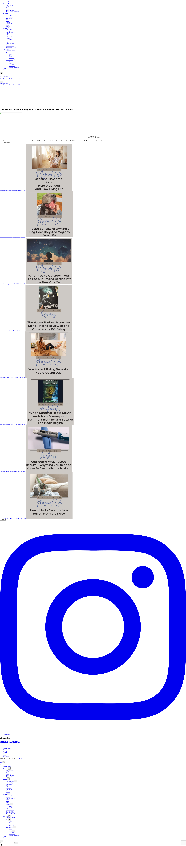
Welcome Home (9, 827)
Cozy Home (6, 753)
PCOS (7, 21)
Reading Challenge (10, 32)
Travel (7, 33)
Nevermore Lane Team (11, 47)
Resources (5, 749)
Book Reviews (9, 44)
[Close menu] (0, 764)
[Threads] (12, 742)
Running (11, 17)
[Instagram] (10, 742)
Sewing (10, 56)
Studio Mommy (21, 758)
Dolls (10, 55)
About (7, 6)
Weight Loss (9, 18)
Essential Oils (9, 23)
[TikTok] (7, 742)
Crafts (10, 54)
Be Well (5, 751)
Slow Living (9, 29)
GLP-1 (7, 19)
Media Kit (8, 9)
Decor (10, 61)
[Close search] (1, 841)
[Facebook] (3, 742)
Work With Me (9, 5)
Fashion (7, 34)
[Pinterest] (14, 742)
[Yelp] (18, 742)
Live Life (5, 752)
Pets (7, 42)
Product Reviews (10, 43)
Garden (10, 831)
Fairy (13, 64)
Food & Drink (9, 36)
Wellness (8, 26)
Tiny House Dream (10, 50)
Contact (7, 7)
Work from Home (10, 46)
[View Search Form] (1, 73)
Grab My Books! (10, 10)
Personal (8, 804)
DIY (7, 819)
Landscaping (12, 66)
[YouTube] (16, 742)
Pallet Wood (11, 58)
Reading (8, 31)
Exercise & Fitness (10, 781)
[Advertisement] (93, 96)
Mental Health (9, 22)
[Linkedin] (1, 742)
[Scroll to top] (1, 762)
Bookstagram (6, 70)
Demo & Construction (14, 67)
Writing (10, 39)
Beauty (7, 25)
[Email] (19, 742)
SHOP (4, 68)
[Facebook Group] (5, 742)
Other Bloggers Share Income (12, 11)
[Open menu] (1, 82)
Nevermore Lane (7, 1)
